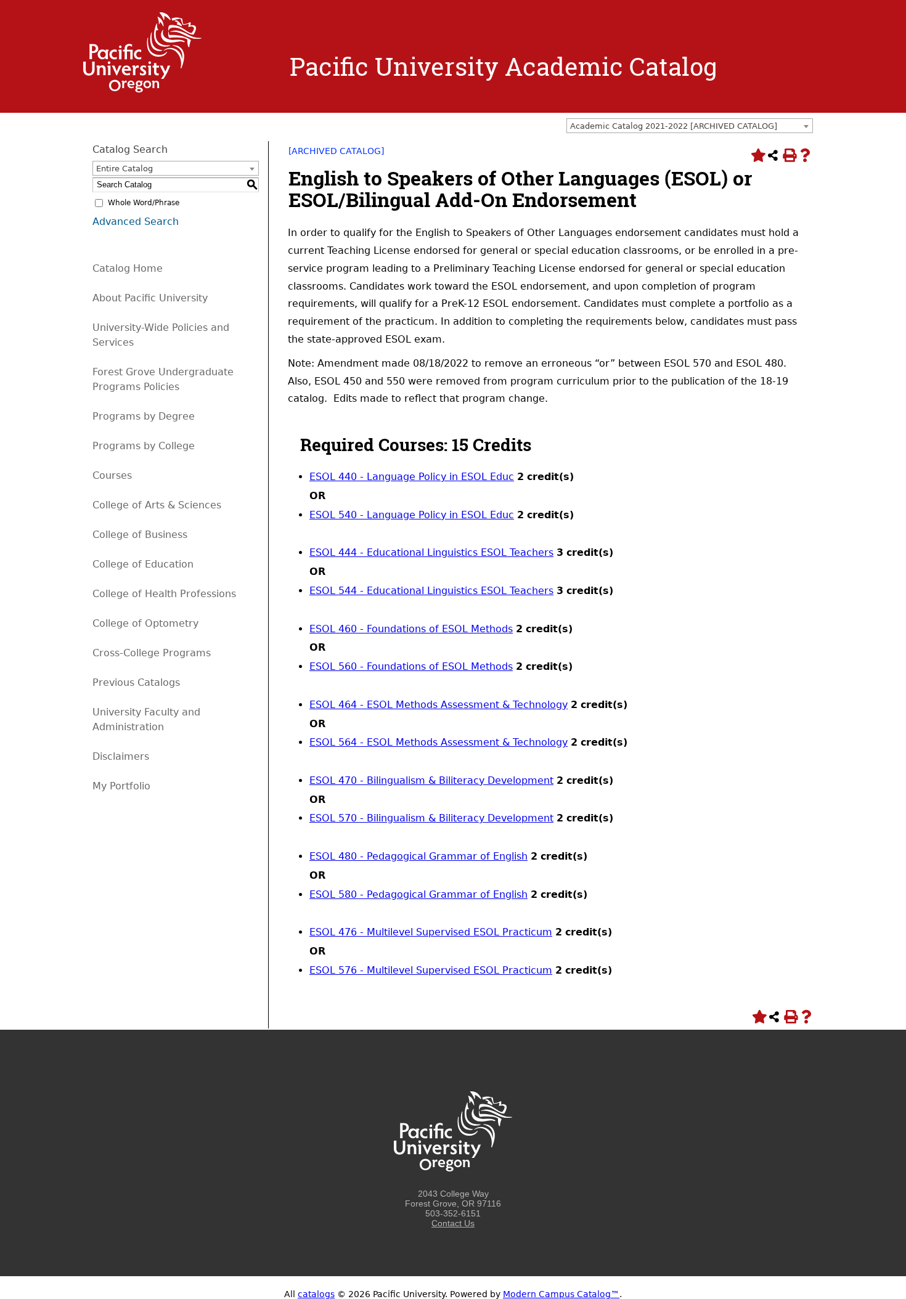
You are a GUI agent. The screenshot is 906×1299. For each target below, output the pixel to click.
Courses (112, 475)
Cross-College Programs (151, 653)
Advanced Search (135, 221)
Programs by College (143, 446)
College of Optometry (145, 623)
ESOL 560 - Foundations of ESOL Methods (411, 666)
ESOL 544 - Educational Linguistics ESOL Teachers (431, 591)
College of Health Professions (164, 594)
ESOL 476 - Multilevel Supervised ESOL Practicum (430, 932)
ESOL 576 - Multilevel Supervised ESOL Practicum (430, 970)
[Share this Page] (773, 155)
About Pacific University (150, 298)
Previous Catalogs (136, 682)
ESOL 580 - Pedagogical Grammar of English (418, 894)
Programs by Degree (143, 416)
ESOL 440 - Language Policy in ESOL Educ (411, 477)
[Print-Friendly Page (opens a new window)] (789, 155)
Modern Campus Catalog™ (561, 1294)
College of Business (139, 534)
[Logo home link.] (142, 89)
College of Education (143, 564)
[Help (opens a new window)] (805, 155)
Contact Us (453, 1223)
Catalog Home (127, 268)
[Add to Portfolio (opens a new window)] (757, 155)
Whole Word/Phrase (143, 202)
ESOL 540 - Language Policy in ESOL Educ (411, 515)
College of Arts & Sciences (156, 505)
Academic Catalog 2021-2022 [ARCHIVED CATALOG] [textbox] (673, 126)
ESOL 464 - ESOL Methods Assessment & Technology (438, 705)
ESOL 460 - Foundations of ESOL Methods (411, 629)
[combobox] (689, 125)
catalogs (316, 1294)
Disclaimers (120, 756)
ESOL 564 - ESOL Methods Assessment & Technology (438, 742)
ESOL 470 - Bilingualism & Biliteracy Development (431, 780)
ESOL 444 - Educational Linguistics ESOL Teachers (431, 552)
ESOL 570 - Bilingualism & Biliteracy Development (431, 818)
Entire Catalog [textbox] (124, 168)
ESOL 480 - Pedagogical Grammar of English (418, 856)
